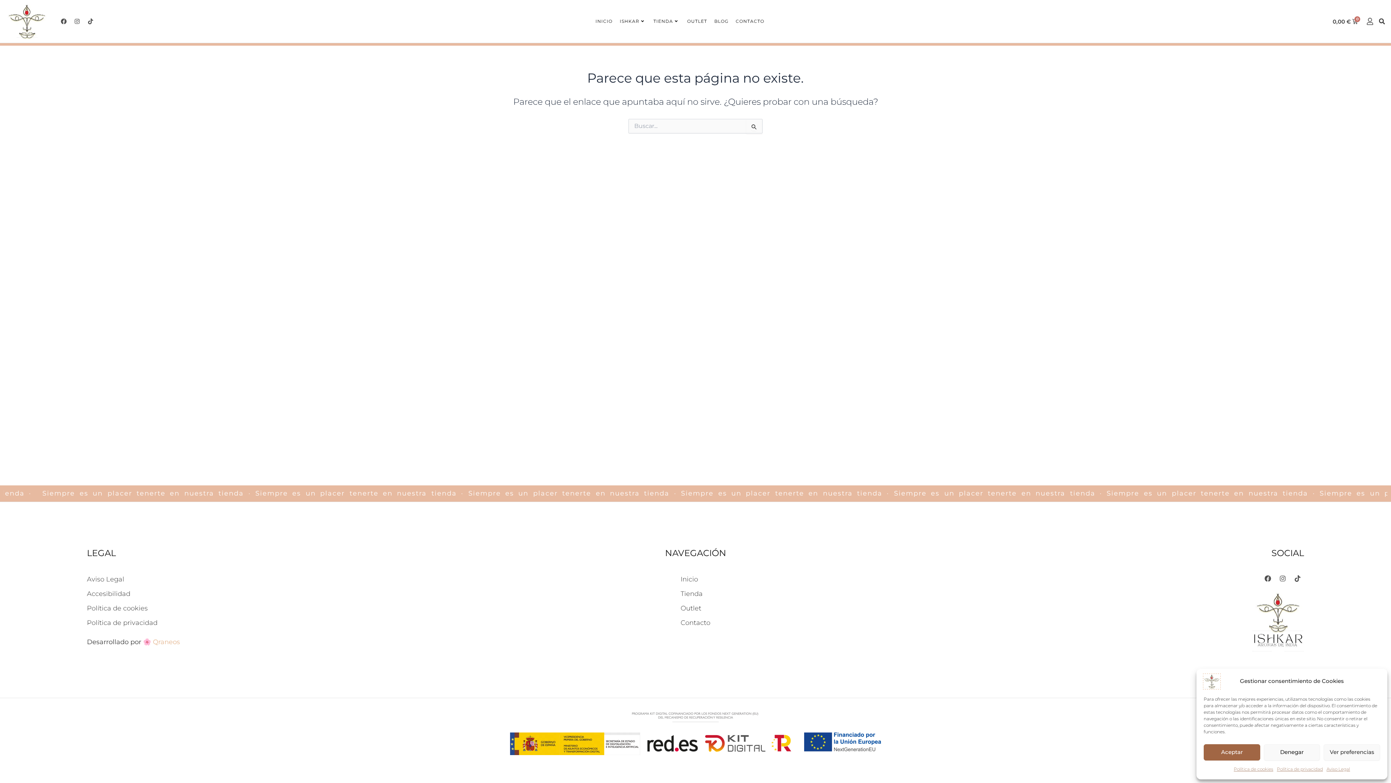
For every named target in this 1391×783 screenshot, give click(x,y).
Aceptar (1232, 752)
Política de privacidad (1300, 769)
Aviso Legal (1338, 769)
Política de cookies (1253, 769)
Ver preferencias (1352, 752)
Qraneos (166, 642)
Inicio (604, 21)
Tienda (663, 21)
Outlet (697, 21)
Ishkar (629, 21)
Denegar (1292, 752)
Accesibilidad (108, 594)
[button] (1382, 21)
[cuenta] (1370, 21)
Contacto (750, 21)
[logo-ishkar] (27, 21)
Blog (721, 21)
